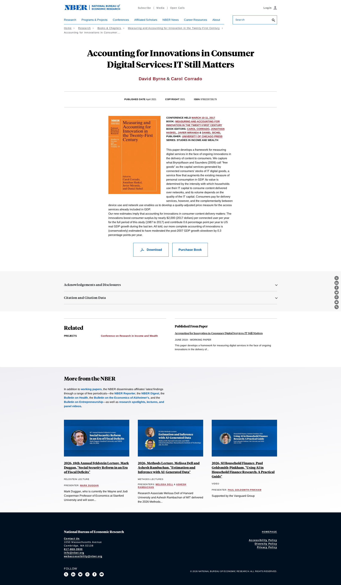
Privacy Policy (267, 547)
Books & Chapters (109, 28)
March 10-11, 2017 (203, 117)
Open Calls (177, 7)
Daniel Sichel (211, 132)
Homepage (269, 532)
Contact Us (72, 538)
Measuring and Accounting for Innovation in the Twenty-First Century (174, 28)
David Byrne (152, 78)
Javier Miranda (188, 132)
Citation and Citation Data (85, 298)
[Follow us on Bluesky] (80, 574)
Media (160, 7)
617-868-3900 (73, 549)
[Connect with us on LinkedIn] (73, 574)
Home (68, 28)
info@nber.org (74, 552)
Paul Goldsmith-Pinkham (244, 490)
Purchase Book (190, 250)
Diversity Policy (266, 543)
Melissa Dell (164, 484)
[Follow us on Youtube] (101, 574)
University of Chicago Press (202, 136)
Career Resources (195, 19)
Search (240, 19)
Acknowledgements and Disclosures (92, 285)
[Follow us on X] (66, 574)
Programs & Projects (94, 19)
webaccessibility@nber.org (83, 556)
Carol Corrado (186, 78)
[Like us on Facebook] (94, 574)
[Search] (273, 20)
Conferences (121, 19)
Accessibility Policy (263, 540)
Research (70, 19)
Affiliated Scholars (145, 19)
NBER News (171, 19)
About (216, 19)
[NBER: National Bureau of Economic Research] (95, 9)
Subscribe (144, 7)
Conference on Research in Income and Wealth (129, 335)
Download (154, 250)
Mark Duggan (89, 485)
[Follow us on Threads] (87, 574)
